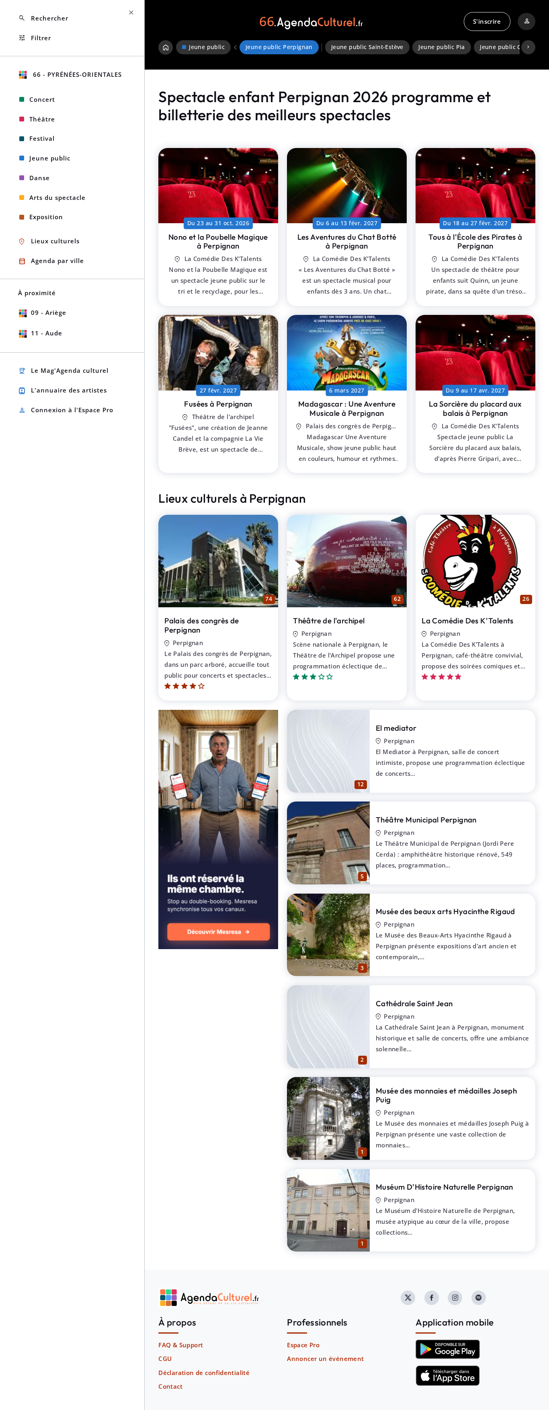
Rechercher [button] (43, 18)
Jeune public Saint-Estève (367, 47)
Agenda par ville (51, 261)
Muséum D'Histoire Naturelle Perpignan (444, 1187)
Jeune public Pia (441, 47)
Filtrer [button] (34, 38)
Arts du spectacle (57, 197)
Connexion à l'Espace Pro (65, 410)
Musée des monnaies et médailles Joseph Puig (446, 1095)
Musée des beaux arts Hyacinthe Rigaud (445, 911)
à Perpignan (218, 241)
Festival (42, 138)
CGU (165, 1359)
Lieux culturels (49, 241)
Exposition (46, 217)
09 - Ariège (48, 312)
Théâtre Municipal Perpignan (426, 819)
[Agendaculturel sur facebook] (431, 1298)
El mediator (396, 728)
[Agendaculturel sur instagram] (455, 1298)
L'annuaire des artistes (62, 390)
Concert (42, 99)
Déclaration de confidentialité (204, 1373)
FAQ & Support (180, 1345)
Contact (170, 1386)
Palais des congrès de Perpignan (201, 625)
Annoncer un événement (325, 1359)
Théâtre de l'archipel (329, 620)
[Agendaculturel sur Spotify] (478, 1298)
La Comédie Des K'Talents (468, 620)
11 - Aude (46, 333)
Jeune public (49, 158)
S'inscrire (487, 21)
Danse (39, 178)
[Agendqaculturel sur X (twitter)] (408, 1298)
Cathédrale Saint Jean (414, 1003)
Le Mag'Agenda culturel (63, 371)
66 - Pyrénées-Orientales (76, 74)
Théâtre (42, 119)
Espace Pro (303, 1345)
